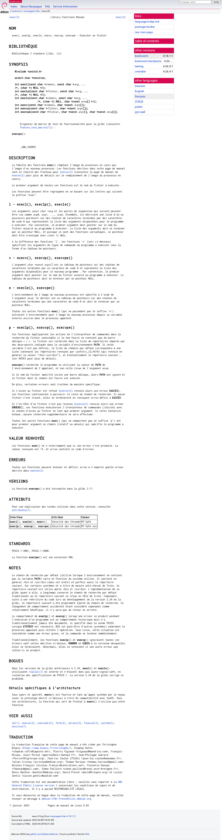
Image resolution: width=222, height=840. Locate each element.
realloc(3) (36, 671)
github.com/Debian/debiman (44, 834)
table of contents (147, 41)
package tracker (145, 26)
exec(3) (14, 17)
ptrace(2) (75, 723)
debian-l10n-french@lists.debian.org (66, 798)
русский (140, 112)
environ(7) (19, 726)
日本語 (139, 101)
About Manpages (31, 6)
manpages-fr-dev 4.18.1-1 (62, 816)
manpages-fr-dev (32, 11)
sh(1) (15, 723)
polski (138, 106)
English (139, 91)
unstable (140, 71)
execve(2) (66, 171)
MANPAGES (15, 1)
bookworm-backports (148, 61)
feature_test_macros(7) (35, 127)
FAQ (47, 6)
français (140, 96)
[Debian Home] (4, 7)
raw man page (144, 32)
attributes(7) (21, 510)
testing (139, 66)
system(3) (107, 723)
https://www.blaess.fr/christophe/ (46, 747)
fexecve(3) (91, 723)
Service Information (65, 6)
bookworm (17, 11)
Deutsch (140, 86)
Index (14, 6)
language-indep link (147, 21)
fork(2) (61, 723)
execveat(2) (45, 723)
